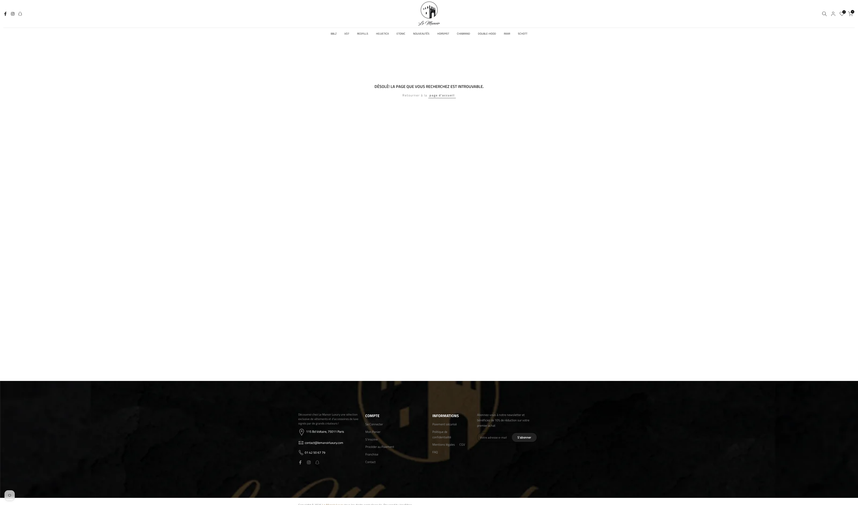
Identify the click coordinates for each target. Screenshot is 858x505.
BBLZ (333, 33)
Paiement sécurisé (444, 424)
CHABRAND (463, 33)
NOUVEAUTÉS (421, 33)
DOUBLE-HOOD (487, 33)
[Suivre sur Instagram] (13, 14)
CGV (462, 444)
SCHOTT (522, 33)
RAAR (507, 33)
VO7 (346, 33)
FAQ (435, 452)
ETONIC (401, 33)
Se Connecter (374, 424)
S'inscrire (371, 439)
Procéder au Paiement (379, 446)
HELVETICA (382, 33)
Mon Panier (373, 431)
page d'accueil (442, 95)
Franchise (371, 454)
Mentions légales (443, 444)
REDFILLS (362, 33)
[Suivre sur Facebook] (5, 14)
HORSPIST (443, 33)
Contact (370, 461)
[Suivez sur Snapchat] (20, 14)
